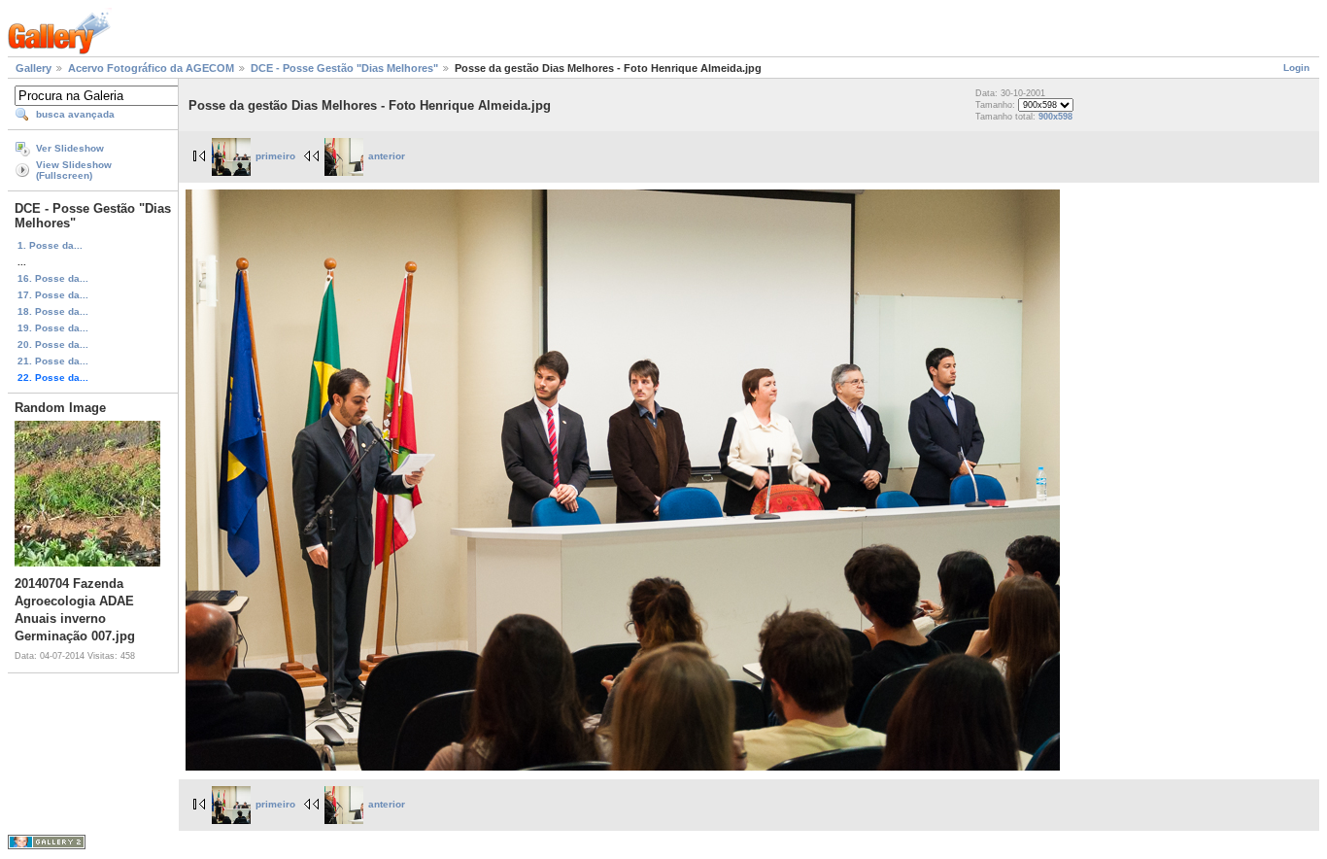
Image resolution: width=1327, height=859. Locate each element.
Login (1296, 67)
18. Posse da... (52, 311)
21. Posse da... (52, 361)
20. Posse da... (52, 344)
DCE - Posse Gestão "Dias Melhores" (344, 68)
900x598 (1055, 116)
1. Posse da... (50, 245)
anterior (386, 156)
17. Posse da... (52, 295)
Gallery (33, 68)
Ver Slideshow (70, 148)
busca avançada (75, 114)
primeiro (275, 156)
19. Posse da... (52, 328)
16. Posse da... (52, 278)
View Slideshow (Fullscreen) (74, 170)
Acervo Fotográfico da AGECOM (151, 68)
